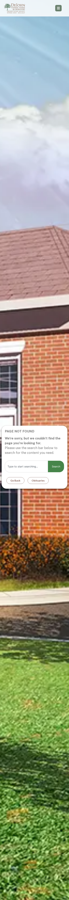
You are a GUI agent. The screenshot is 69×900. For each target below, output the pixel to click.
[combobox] (26, 466)
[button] (58, 8)
